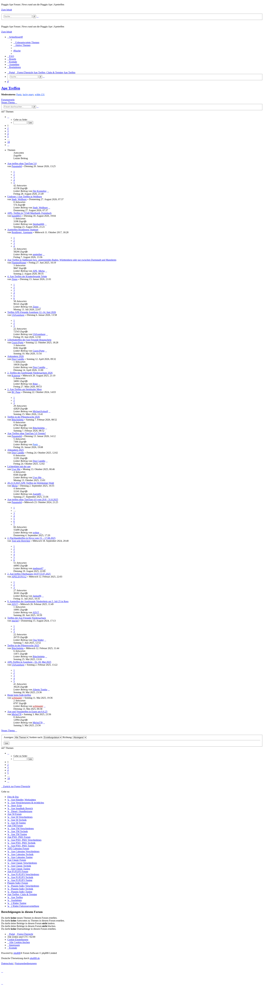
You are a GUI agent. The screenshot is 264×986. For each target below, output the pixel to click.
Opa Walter (38, 640)
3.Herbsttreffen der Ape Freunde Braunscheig (29, 339)
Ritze (35, 384)
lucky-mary (28, 94)
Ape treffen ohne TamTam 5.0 (22, 163)
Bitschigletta (18, 419)
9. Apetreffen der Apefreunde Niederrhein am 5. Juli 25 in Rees (37, 601)
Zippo (14, 279)
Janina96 (37, 596)
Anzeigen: (9, 737)
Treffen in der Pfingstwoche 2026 (23, 417)
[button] (8, 117)
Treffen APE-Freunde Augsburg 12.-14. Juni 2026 (31, 312)
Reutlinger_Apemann (22, 232)
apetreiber (37, 254)
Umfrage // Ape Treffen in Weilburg (24, 196)
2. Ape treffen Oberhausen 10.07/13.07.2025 (29, 574)
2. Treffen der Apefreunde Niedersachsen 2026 (30, 373)
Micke (15, 485)
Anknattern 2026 (15, 356)
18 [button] (8, 142)
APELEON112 (18, 576)
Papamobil (17, 166)
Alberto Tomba (40, 689)
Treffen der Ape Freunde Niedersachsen (26, 618)
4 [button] (8, 134)
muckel (15, 620)
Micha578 (16, 714)
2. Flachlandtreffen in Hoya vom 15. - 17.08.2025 (31, 538)
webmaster (17, 698)
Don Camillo (18, 359)
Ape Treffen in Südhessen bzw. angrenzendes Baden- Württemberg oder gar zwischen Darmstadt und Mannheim (61, 260)
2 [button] (8, 128)
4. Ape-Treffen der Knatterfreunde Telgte (27, 276)
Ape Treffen (10, 88)
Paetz (19, 94)
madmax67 (38, 568)
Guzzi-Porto (17, 342)
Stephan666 (38, 224)
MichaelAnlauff (40, 411)
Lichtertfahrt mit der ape (19, 466)
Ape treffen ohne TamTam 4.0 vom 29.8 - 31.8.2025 (32, 499)
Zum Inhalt (6, 9)
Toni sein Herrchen (21, 541)
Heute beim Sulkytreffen (19, 695)
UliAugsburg (18, 315)
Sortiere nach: (36, 737)
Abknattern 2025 (15, 450)
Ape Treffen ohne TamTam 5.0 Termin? (26, 433)
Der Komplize (39, 191)
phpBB (16, 953)
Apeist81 (37, 494)
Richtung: (68, 737)
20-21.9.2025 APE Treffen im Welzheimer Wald (30, 483)
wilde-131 (40, 94)
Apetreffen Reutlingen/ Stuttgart (22, 229)
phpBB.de (35, 958)
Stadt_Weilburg (19, 199)
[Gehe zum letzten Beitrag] (48, 191)
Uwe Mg (16, 469)
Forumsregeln (8, 99)
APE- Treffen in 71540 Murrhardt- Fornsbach (29, 213)
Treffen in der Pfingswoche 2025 (23, 645)
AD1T (14, 604)
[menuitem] (26, 42)
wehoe (36, 532)
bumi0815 (16, 216)
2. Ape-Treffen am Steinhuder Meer (24, 389)
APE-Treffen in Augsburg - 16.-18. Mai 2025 (29, 662)
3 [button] (8, 131)
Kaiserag (16, 375)
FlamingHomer (19, 262)
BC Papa (16, 392)
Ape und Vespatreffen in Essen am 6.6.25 (27, 711)
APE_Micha (39, 271)
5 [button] (8, 136)
